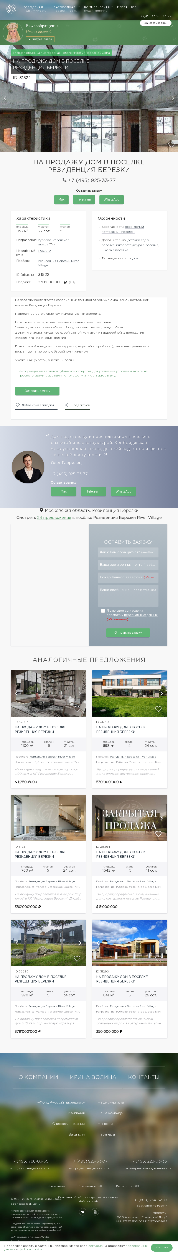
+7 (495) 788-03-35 (29, 1161)
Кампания (76, 1113)
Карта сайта (56, 1186)
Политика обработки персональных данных (89, 1197)
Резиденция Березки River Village (52, 757)
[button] (5, 98)
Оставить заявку (37, 391)
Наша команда (110, 1113)
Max (61, 199)
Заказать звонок (155, 23)
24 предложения (54, 518)
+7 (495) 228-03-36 (148, 1161)
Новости (105, 1124)
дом (135, 258)
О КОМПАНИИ (38, 1077)
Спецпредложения (68, 1124)
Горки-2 (44, 251)
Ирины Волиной (38, 31)
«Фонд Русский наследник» (61, 1102)
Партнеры (106, 1134)
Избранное (127, 7)
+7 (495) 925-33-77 (154, 16)
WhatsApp (112, 199)
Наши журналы (111, 1102)
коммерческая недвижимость (148, 1168)
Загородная (65, 9)
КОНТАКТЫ (144, 1077)
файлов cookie (30, 1249)
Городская (34, 9)
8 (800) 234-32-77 (151, 1200)
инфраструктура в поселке (137, 245)
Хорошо (162, 1247)
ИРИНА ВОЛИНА (93, 1077)
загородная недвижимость (88, 1168)
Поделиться (80, 405)
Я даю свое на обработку (132, 615)
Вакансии (76, 1134)
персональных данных (141, 615)
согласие (132, 610)
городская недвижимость (29, 1168)
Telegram (84, 199)
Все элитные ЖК (90, 1186)
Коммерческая (97, 9)
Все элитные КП (127, 1186)
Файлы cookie (89, 1201)
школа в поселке (115, 250)
